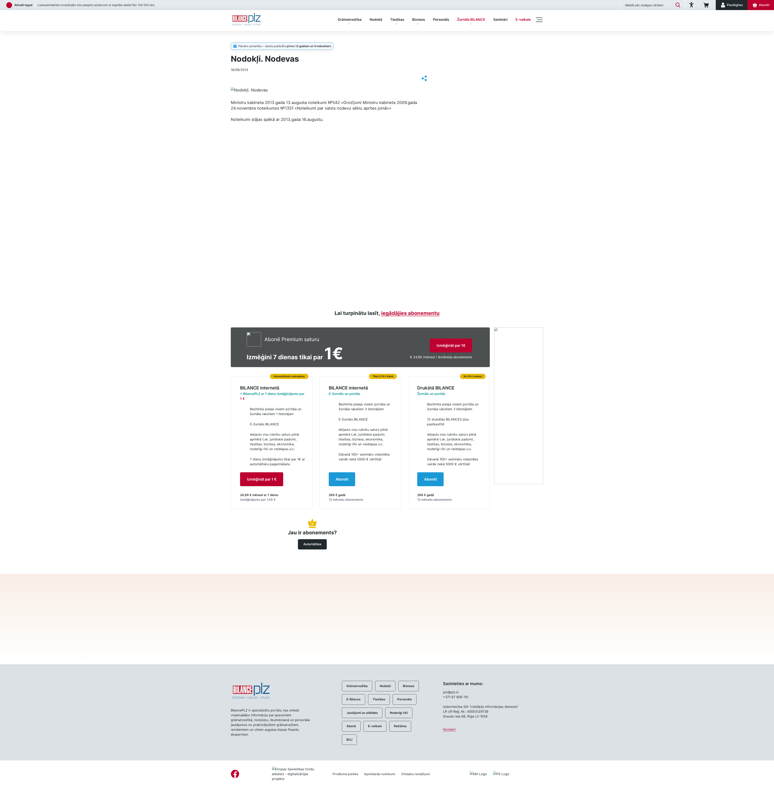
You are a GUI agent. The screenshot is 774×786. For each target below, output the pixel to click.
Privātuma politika (345, 774)
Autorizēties (312, 544)
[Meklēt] (677, 5)
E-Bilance (353, 699)
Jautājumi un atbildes (362, 713)
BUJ (349, 739)
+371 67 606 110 (455, 697)
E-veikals (523, 20)
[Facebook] (235, 774)
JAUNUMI (255, 37)
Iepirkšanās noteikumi (379, 774)
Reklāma (400, 726)
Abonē (351, 726)
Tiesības (397, 20)
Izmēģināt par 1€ (451, 345)
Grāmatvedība (350, 20)
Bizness (418, 20)
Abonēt (342, 479)
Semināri (500, 20)
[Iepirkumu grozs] (706, 5)
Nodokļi (376, 20)
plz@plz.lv (451, 692)
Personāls (441, 20)
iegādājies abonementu (410, 313)
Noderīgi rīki (399, 713)
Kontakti (449, 729)
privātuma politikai (465, 638)
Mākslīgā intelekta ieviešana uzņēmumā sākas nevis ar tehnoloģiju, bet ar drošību (91, 5)
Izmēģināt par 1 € (262, 479)
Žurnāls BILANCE (471, 20)
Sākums (236, 37)
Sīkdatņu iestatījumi (415, 774)
